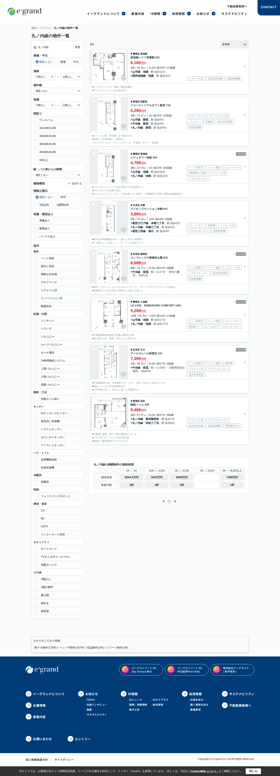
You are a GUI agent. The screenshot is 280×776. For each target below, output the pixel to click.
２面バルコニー (50, 368)
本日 (63, 196)
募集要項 (195, 709)
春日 (151, 231)
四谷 (142, 401)
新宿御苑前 (152, 418)
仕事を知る (196, 699)
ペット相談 (47, 258)
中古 (76, 61)
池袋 (145, 71)
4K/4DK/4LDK (47, 151)
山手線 (136, 71)
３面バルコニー (50, 376)
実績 (89, 709)
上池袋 (143, 301)
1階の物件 (47, 587)
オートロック (49, 548)
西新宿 (143, 101)
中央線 (136, 123)
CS (43, 510)
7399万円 (232, 477)
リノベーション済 (51, 298)
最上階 (45, 595)
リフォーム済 (49, 290)
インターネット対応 (53, 534)
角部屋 (45, 611)
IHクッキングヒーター (54, 413)
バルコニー (47, 336)
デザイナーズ (49, 282)
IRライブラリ (160, 699)
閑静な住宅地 (49, 274)
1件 (232, 484)
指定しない (46, 61)
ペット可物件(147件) (72, 647)
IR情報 (155, 13)
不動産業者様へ (237, 6)
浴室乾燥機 (47, 467)
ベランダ (46, 328)
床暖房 (45, 481)
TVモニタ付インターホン (56, 556)
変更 (77, 47)
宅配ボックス (49, 564)
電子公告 (134, 709)
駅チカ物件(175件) (45, 647)
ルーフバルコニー (51, 344)
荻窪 (145, 271)
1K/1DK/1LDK (47, 127)
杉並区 (136, 254)
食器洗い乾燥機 (50, 421)
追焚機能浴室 (49, 459)
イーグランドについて (103, 13)
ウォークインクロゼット (55, 496)
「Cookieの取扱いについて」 (203, 771)
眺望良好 (46, 306)
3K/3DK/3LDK (47, 143)
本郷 (142, 205)
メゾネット (47, 320)
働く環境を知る (199, 704)
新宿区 (136, 101)
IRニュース (135, 699)
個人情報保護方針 (37, 760)
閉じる (253, 771)
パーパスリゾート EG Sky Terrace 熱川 (144, 669)
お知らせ (203, 13)
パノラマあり (47, 236)
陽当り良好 (47, 266)
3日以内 (44, 204)
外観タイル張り (50, 398)
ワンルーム (46, 119)
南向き (45, 603)
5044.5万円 (131, 477)
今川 (142, 349)
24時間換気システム (53, 360)
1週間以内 (63, 204)
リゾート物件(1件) (117, 647)
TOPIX (91, 699)
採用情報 (178, 13)
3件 (157, 484)
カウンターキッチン (53, 437)
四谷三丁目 (152, 422)
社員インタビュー (97, 704)
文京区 (136, 205)
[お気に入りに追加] (123, 78)
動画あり (44, 228)
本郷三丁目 (157, 223)
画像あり (44, 220)
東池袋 (143, 53)
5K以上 (43, 159)
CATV (44, 526)
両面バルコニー (50, 384)
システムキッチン (51, 429)
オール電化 (47, 352)
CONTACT (269, 7)
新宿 (145, 119)
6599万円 (182, 477)
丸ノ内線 (137, 127)
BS (42, 518)
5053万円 (156, 477)
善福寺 (143, 254)
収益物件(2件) (95, 647)
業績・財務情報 (138, 704)
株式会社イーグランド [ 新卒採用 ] (236, 669)
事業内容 (137, 13)
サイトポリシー (64, 760)
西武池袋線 (139, 75)
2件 (132, 484)
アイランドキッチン (53, 445)
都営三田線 (139, 231)
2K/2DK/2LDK (47, 135)
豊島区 (136, 53)
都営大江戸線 (140, 223)
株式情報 (158, 704)
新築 (63, 61)
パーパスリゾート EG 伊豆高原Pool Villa (189, 669)
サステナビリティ (234, 13)
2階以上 (45, 579)
